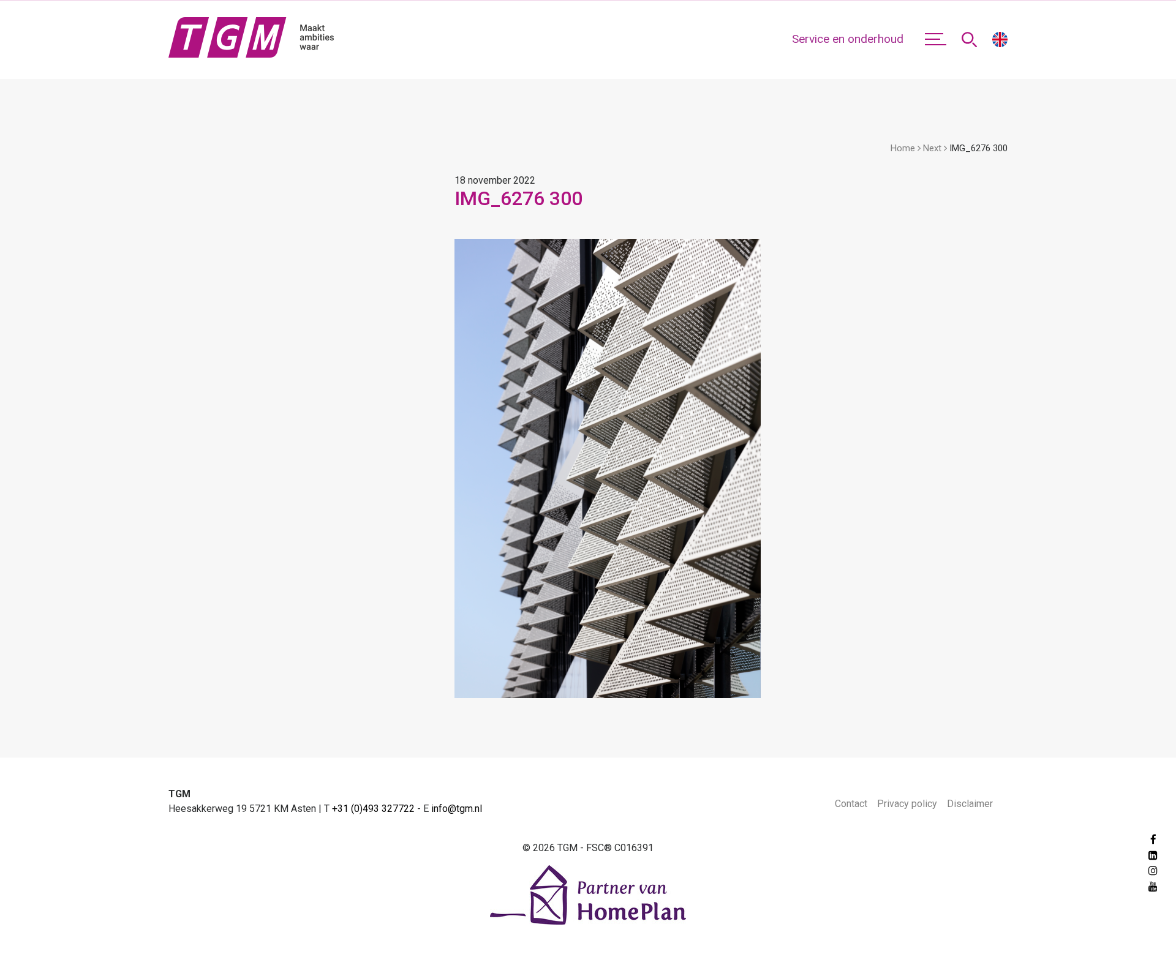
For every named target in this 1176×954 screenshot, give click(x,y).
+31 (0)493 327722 (373, 808)
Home (903, 148)
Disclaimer (970, 803)
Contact (851, 803)
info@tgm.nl (456, 808)
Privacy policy (907, 803)
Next (932, 148)
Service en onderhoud (847, 39)
